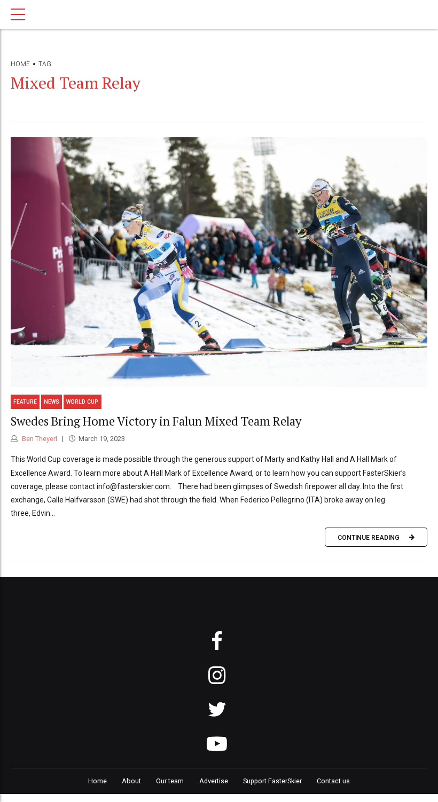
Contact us (333, 781)
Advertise (213, 781)
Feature (25, 402)
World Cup (82, 402)
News (51, 402)
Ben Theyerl (38, 439)
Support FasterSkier (272, 781)
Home (20, 64)
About (131, 781)
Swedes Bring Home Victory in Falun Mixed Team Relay (156, 421)
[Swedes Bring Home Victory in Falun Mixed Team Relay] (219, 262)
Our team (170, 781)
